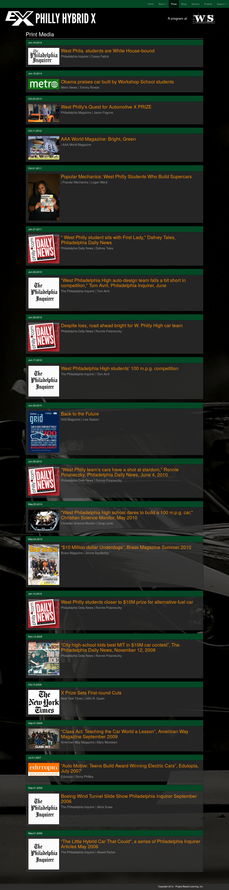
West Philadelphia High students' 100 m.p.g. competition (119, 368)
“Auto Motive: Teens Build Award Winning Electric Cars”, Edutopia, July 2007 (130, 768)
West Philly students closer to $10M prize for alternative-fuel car (127, 601)
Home (151, 3)
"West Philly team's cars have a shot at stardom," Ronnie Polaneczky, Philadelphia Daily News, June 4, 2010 (120, 472)
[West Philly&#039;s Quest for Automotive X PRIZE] (43, 113)
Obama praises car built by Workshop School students (117, 81)
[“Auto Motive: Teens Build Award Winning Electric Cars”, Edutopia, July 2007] (43, 769)
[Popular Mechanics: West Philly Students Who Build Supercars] (43, 197)
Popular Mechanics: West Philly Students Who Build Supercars (126, 176)
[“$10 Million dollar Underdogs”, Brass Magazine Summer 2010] (43, 564)
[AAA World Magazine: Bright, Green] (43, 148)
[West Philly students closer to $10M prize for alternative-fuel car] (43, 613)
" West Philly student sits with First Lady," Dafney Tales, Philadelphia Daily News (118, 240)
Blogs (184, 3)
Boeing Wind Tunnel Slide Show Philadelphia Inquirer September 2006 (129, 798)
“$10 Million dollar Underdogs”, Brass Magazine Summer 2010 (126, 547)
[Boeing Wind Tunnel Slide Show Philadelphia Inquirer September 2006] (43, 809)
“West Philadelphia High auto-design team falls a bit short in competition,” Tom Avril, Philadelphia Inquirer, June (123, 283)
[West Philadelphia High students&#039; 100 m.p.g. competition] (43, 381)
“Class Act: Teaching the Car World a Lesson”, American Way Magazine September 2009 (124, 734)
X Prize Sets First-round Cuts (91, 692)
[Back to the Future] (43, 432)
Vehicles (195, 3)
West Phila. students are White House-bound (108, 50)
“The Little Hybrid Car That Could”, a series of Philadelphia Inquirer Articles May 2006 (130, 844)
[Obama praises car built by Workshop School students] (43, 84)
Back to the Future (80, 413)
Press (174, 3)
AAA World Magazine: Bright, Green (98, 138)
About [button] (161, 3)
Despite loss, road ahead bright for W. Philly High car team (122, 325)
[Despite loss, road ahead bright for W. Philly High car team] (43, 337)
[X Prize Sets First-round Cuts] (43, 702)
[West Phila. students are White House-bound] (43, 56)
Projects (208, 3)
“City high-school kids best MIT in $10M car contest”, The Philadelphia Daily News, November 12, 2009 (120, 647)
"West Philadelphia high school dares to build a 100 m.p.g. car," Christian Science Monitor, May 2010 (127, 515)
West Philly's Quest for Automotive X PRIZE (106, 106)
